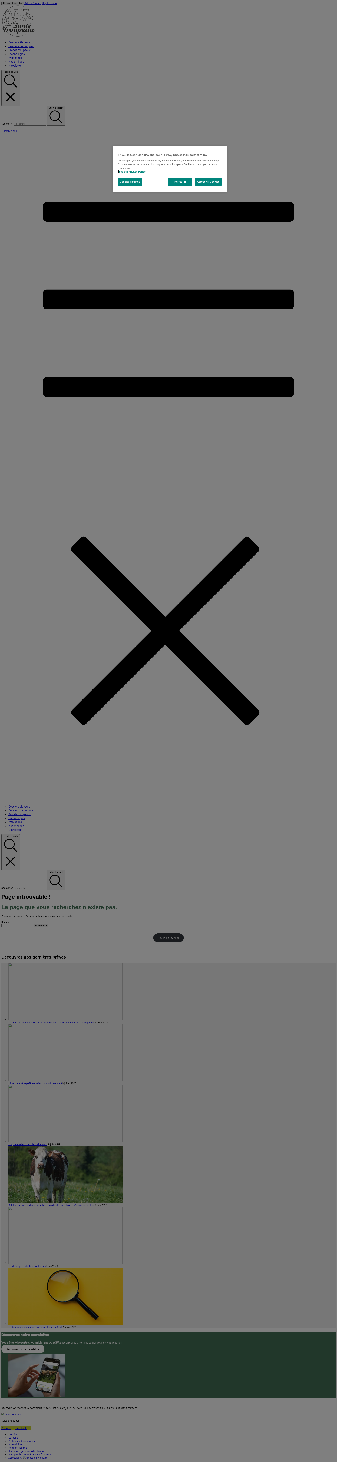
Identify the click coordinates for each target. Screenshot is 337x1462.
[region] (170, 169)
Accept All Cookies (208, 181)
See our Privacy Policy (132, 171)
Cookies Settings (130, 181)
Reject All (180, 181)
